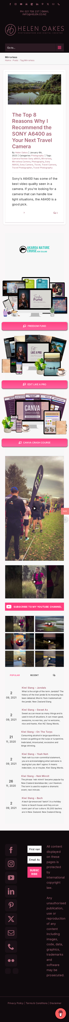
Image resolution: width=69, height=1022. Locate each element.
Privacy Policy (16, 1003)
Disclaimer (55, 1003)
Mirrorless (46, 158)
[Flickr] (11, 960)
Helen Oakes (21, 152)
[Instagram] (11, 864)
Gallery (39, 80)
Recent (34, 675)
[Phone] (11, 947)
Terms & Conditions (37, 1003)
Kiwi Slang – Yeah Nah (35, 753)
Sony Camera (26, 164)
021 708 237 (32, 11)
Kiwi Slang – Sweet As (35, 709)
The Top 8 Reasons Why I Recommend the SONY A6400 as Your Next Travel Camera (30, 80)
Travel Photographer (22, 167)
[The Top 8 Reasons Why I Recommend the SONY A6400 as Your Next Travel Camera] (34, 89)
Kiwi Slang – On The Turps (37, 731)
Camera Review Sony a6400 (26, 158)
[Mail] (11, 933)
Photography (34, 100)
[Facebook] (11, 850)
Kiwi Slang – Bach (32, 798)
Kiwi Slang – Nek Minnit (35, 776)
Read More (17, 213)
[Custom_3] (8, 971)
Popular (15, 675)
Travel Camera (49, 164)
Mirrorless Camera (21, 161)
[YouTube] (11, 878)
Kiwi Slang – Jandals (34, 687)
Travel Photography (43, 167)
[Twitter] (11, 919)
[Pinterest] (11, 905)
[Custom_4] (15, 971)
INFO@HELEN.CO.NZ (34, 14)
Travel (37, 164)
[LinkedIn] (11, 891)
